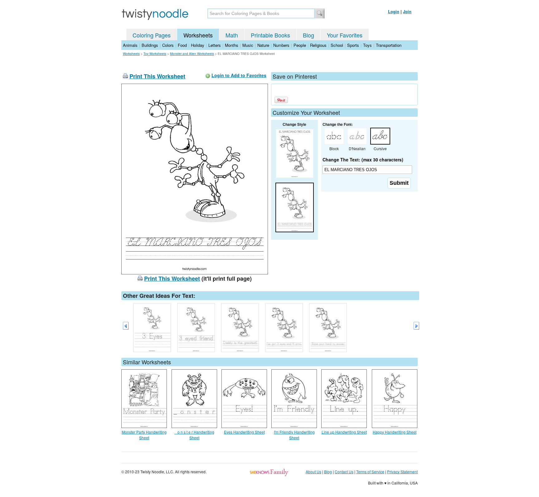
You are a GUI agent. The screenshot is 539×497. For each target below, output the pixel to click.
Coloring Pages (152, 35)
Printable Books (270, 35)
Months (231, 45)
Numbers (281, 45)
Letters (214, 45)
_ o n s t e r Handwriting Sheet (194, 434)
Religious (318, 45)
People (300, 45)
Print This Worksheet (157, 76)
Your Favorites (344, 35)
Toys (367, 45)
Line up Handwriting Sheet (344, 432)
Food (182, 45)
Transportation (388, 45)
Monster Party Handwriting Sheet (144, 434)
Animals (130, 45)
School (337, 45)
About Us (313, 471)
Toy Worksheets (154, 54)
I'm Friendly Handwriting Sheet (294, 434)
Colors (168, 45)
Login (393, 11)
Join (407, 11)
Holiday (197, 45)
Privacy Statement (402, 471)
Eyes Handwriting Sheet (244, 432)
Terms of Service (370, 471)
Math (232, 35)
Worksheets (198, 35)
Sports (353, 45)
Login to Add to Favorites (238, 75)
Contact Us (344, 471)
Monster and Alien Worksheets (192, 54)
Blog (308, 35)
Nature (263, 45)
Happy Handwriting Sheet (394, 432)
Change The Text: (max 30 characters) (363, 159)
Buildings (150, 45)
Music (247, 45)
